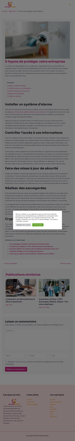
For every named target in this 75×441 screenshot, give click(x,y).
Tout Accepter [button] (37, 225)
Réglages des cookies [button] (23, 225)
